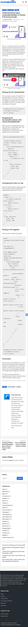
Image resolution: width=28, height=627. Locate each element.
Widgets (16, 10)
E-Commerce (5, 496)
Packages (4, 521)
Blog (3, 494)
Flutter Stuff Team (8, 19)
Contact (3, 596)
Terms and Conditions (6, 601)
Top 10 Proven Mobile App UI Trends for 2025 (13, 545)
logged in (11, 460)
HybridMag (17, 624)
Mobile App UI (5, 519)
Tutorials (4, 10)
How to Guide (10, 10)
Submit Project (4, 614)
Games (4, 507)
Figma (3, 500)
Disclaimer (3, 603)
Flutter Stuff (8, 2)
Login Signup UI (6, 516)
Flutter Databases (6, 505)
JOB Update (5, 512)
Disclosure (3, 605)
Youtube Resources (7, 537)
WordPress (9, 624)
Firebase (4, 503)
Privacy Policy (4, 598)
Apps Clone (5, 491)
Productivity (5, 526)
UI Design (4, 533)
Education (4, 498)
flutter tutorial (11, 386)
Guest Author (4, 616)
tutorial (19, 386)
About (2, 594)
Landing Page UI (6, 514)
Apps (3, 489)
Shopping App (5, 528)
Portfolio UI (5, 523)
